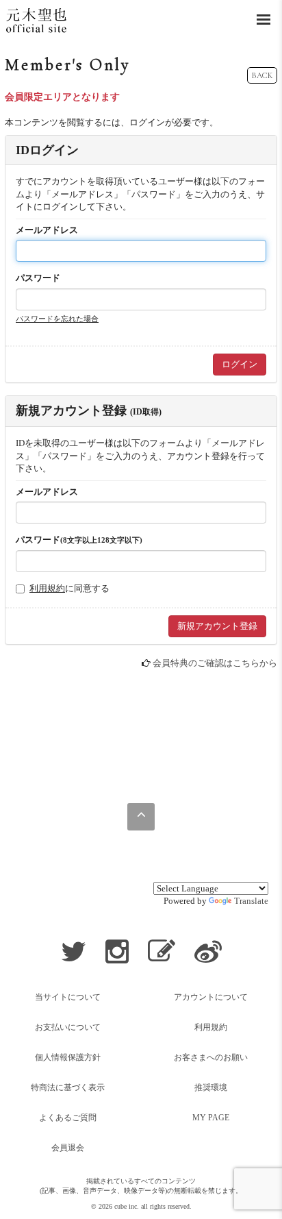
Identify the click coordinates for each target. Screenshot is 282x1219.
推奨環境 (210, 1087)
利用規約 (47, 588)
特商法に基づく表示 (68, 1087)
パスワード (38, 278)
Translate (251, 901)
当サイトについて (68, 997)
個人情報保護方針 (68, 1057)
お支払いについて (68, 1027)
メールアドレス (47, 230)
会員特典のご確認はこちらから (215, 663)
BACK (262, 75)
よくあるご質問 (68, 1117)
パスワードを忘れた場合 (57, 319)
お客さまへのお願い (211, 1057)
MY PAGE (210, 1117)
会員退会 (67, 1148)
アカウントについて (211, 997)
